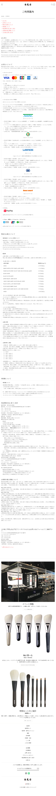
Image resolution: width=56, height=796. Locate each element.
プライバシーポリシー (28, 755)
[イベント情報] (28, 582)
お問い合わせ (28, 752)
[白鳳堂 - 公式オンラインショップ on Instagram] (26, 773)
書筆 (28, 733)
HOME (2, 16)
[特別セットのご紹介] (28, 689)
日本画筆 (28, 735)
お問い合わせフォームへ (8, 547)
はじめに (5, 20)
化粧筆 (28, 725)
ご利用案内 (28, 750)
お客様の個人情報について (9, 30)
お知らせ (28, 760)
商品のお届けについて (8, 24)
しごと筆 (28, 740)
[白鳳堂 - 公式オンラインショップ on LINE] (29, 773)
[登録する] (38, 768)
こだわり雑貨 (28, 742)
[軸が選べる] (28, 633)
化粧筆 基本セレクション (28, 730)
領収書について (6, 26)
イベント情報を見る (28, 609)
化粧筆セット (28, 728)
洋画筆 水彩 (28, 738)
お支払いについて (7, 22)
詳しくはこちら (28, 720)
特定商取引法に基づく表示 (9, 28)
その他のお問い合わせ (8, 32)
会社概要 (28, 747)
